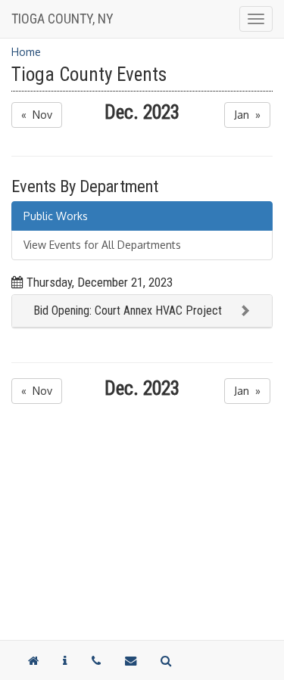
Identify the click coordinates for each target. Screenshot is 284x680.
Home (26, 51)
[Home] (33, 660)
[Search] (166, 660)
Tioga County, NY (62, 18)
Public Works (55, 216)
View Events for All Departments (102, 244)
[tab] (142, 311)
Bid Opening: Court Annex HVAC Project (127, 310)
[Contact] (65, 660)
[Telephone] (96, 660)
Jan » (247, 114)
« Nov (36, 114)
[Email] (131, 660)
